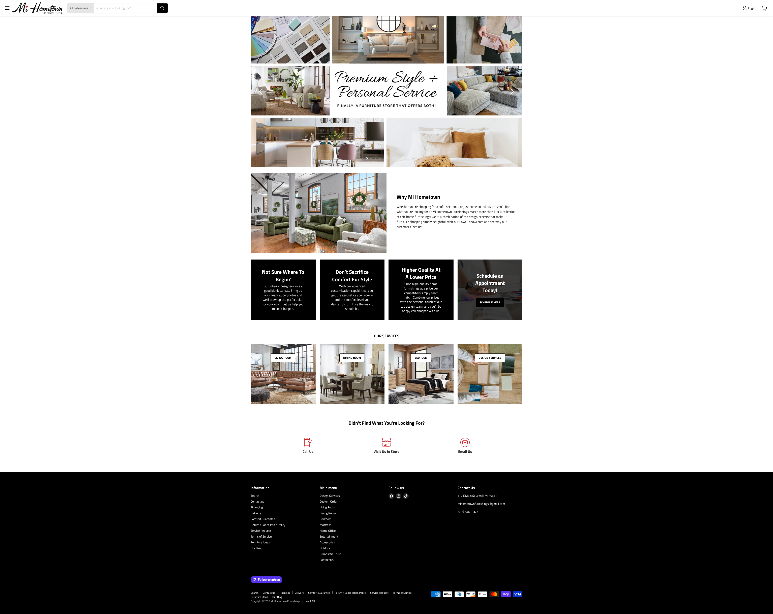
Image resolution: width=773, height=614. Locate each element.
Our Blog (256, 548)
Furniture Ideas (260, 542)
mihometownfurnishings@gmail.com (481, 503)
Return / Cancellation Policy (268, 524)
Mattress (325, 524)
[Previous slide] (262, 92)
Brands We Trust (330, 554)
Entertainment (329, 536)
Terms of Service (261, 536)
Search (255, 495)
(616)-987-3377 (468, 511)
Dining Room (328, 513)
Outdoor (325, 548)
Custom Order (328, 501)
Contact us (257, 501)
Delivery (256, 513)
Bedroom (326, 519)
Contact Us (327, 559)
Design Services (330, 495)
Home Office (328, 530)
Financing (257, 507)
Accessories (327, 542)
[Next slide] (511, 92)
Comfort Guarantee (263, 519)
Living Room (327, 507)
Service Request (261, 530)
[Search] (162, 8)
